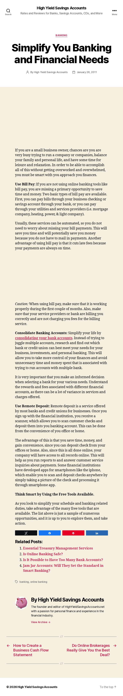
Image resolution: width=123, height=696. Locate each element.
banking (61, 35)
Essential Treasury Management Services (58, 548)
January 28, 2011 (87, 72)
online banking (38, 581)
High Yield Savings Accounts (61, 8)
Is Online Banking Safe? (43, 554)
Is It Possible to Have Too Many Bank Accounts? (63, 560)
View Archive (40, 622)
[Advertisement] (46, 123)
